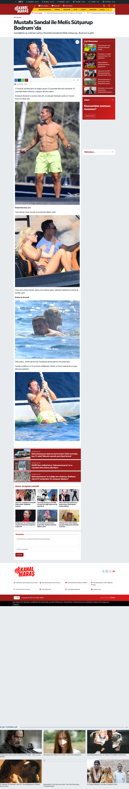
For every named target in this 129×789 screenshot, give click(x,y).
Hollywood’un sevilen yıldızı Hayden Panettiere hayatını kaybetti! (25, 524)
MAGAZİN (93, 9)
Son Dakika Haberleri (73, 589)
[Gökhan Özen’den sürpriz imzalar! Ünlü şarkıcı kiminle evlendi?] (69, 515)
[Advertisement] (98, 134)
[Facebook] (103, 571)
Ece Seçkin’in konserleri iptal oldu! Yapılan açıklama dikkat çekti (46, 524)
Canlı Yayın (68, 6)
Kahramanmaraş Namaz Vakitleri (77, 582)
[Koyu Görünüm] (104, 6)
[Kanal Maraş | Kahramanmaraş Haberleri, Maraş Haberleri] (21, 9)
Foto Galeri (44, 6)
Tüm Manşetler (46, 589)
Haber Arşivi (97, 589)
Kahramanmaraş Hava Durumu (51, 582)
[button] (113, 9)
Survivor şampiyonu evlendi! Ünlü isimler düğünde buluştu (25, 504)
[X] (106, 571)
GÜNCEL (57, 9)
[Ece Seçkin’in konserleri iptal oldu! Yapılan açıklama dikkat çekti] (47, 515)
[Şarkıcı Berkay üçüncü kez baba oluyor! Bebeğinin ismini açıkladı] (69, 495)
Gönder (19, 555)
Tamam (15, 604)
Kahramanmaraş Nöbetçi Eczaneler (26, 582)
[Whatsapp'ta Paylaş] (23, 80)
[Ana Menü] (113, 6)
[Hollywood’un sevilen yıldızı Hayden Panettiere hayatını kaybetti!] (25, 515)
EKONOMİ (66, 9)
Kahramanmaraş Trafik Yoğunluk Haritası (102, 583)
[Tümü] (113, 100)
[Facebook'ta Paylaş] (16, 80)
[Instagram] (110, 571)
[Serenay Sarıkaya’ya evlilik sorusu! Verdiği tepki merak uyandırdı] (47, 495)
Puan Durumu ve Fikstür (23, 589)
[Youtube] (113, 571)
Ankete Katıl (89, 116)
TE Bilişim (112, 597)
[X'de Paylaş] (19, 80)
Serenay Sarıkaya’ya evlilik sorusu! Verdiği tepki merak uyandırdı (47, 504)
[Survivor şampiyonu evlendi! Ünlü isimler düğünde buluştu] (25, 495)
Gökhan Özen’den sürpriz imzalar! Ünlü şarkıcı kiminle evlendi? (68, 524)
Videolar (57, 6)
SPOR (75, 9)
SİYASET (83, 9)
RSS (17, 597)
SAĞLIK (102, 9)
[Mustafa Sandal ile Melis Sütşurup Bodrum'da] (47, 58)
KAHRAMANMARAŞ (45, 9)
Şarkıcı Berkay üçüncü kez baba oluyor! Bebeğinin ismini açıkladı (68, 504)
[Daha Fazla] (26, 80)
